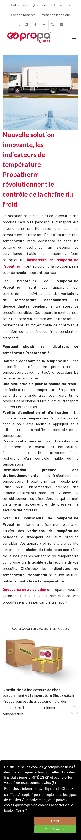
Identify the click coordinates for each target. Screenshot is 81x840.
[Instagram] (44, 25)
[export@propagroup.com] (61, 25)
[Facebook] (35, 25)
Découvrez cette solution (24, 589)
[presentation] (74, 710)
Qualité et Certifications (51, 5)
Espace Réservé (23, 15)
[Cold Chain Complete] (40, 92)
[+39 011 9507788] (53, 25)
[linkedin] (26, 25)
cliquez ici (51, 789)
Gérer (55, 821)
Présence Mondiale (55, 15)
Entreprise (19, 5)
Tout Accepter (55, 829)
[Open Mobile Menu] (74, 37)
